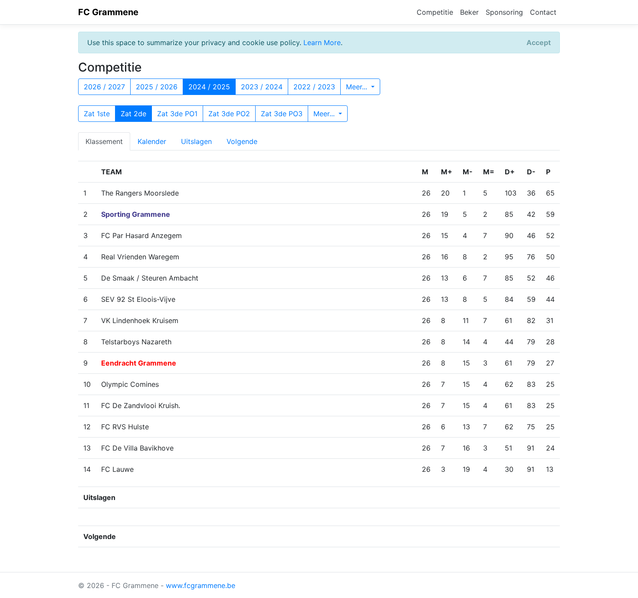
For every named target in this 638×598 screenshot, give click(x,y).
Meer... (357, 86)
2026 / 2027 (104, 86)
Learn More (322, 42)
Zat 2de (133, 113)
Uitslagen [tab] (196, 141)
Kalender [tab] (152, 141)
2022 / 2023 (314, 86)
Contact (543, 12)
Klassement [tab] (104, 141)
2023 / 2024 (262, 86)
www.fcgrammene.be (200, 585)
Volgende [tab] (242, 141)
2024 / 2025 (209, 86)
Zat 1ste (97, 113)
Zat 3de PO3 (282, 113)
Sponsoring (504, 12)
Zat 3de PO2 (229, 113)
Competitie (435, 12)
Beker (469, 12)
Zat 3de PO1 (177, 113)
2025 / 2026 (157, 86)
